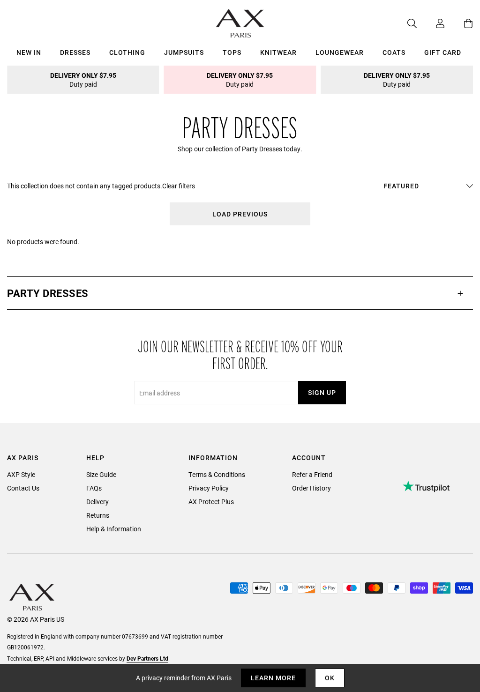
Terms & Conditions (216, 474)
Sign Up (322, 392)
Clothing (127, 52)
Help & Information (113, 528)
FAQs (94, 488)
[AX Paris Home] (240, 23)
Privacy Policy (208, 488)
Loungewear (339, 52)
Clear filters (178, 185)
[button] (240, 293)
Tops (232, 52)
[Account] (431, 23)
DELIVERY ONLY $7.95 (83, 80)
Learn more (273, 677)
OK (330, 677)
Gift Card (442, 52)
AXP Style (21, 474)
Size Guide (101, 474)
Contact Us (23, 488)
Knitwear (278, 52)
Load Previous (240, 213)
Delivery (97, 501)
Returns (97, 515)
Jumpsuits (184, 52)
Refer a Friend (312, 474)
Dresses (75, 52)
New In (28, 52)
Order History (311, 488)
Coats (393, 52)
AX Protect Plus (211, 501)
